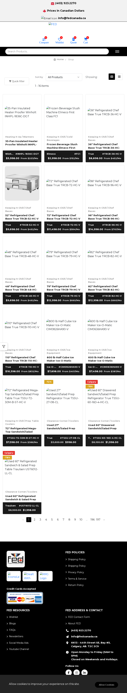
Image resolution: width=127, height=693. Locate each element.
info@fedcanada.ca (72, 18)
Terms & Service (77, 578)
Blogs (12, 623)
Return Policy (76, 585)
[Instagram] (76, 672)
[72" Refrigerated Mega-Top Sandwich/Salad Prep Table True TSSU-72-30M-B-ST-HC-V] (22, 397)
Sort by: (39, 77)
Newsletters (16, 636)
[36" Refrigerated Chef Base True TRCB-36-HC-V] (105, 113)
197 (98, 519)
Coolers (74, 421)
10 (81, 519)
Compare (44, 42)
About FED (74, 623)
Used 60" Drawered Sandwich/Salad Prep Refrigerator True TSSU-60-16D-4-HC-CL (104, 426)
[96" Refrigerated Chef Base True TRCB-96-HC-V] (105, 184)
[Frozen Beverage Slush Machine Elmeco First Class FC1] (63, 113)
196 (92, 519)
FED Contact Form (79, 617)
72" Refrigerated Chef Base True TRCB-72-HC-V (63, 217)
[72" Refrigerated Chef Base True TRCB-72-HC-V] (63, 184)
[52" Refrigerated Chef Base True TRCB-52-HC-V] (22, 184)
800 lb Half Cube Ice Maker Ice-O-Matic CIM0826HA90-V (60, 359)
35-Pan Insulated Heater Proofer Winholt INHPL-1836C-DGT (21, 143)
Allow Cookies (106, 684)
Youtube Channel (19, 649)
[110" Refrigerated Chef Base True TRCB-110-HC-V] (22, 326)
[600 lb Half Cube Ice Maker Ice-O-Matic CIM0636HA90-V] (105, 326)
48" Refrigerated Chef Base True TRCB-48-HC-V (21, 288)
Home (60, 59)
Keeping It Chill (56, 136)
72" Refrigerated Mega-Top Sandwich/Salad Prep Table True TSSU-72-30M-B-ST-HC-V (21, 430)
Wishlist (59, 42)
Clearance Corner (57, 421)
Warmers (28, 136)
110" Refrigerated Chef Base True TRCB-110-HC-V (21, 359)
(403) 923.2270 (65, 3)
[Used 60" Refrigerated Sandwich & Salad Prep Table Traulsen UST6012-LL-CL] (22, 468)
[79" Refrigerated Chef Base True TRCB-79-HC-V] (63, 255)
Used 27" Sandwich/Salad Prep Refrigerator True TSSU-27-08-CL (63, 426)
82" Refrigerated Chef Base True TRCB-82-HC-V (104, 288)
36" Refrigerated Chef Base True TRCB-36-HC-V (104, 146)
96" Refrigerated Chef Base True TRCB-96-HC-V (104, 217)
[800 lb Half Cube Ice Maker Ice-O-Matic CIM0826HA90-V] (63, 326)
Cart (85, 42)
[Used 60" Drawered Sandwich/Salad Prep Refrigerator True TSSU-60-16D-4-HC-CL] (105, 397)
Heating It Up (13, 136)
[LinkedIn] (84, 672)
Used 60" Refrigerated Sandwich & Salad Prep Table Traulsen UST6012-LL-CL (22, 498)
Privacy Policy (76, 572)
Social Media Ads (18, 642)
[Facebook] (68, 672)
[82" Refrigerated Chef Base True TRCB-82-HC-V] (105, 255)
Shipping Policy (77, 559)
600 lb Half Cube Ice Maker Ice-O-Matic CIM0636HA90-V (101, 359)
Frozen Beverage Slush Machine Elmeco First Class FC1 (62, 146)
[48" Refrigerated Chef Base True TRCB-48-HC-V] (22, 255)
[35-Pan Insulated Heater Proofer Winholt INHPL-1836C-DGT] (22, 113)
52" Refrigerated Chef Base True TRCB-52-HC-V (22, 217)
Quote (73, 42)
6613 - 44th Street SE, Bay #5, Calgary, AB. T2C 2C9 (90, 644)
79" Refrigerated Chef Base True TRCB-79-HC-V (63, 288)
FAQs (12, 629)
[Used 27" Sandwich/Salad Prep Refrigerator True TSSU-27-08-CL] (63, 397)
